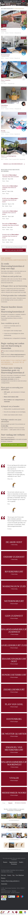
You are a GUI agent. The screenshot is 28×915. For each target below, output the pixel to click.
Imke (25, 178)
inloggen (8, 913)
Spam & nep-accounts (5, 892)
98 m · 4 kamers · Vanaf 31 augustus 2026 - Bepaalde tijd (13, 159)
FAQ (16, 913)
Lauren (25, 214)
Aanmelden (3, 913)
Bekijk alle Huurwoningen (13, 164)
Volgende (10, 803)
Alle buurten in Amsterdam (20, 802)
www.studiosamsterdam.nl (14, 839)
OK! (23, 1)
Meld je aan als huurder (14, 250)
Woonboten (14, 864)
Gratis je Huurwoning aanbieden (13, 445)
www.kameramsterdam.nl (14, 820)
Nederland (3, 889)
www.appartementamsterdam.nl (14, 829)
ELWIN (25, 202)
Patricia (25, 189)
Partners (3, 878)
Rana (25, 226)
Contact (9, 875)
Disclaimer (14, 891)
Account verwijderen (15, 892)
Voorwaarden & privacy (6, 891)
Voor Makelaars (20, 875)
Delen (23, 12)
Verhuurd (22, 113)
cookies (10, 1)
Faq (13, 875)
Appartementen (13, 862)
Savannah (25, 238)
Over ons (3, 875)
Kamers (5, 862)
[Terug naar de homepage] (2, 912)
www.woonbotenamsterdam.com (14, 849)
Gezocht (13, 913)
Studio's (21, 862)
